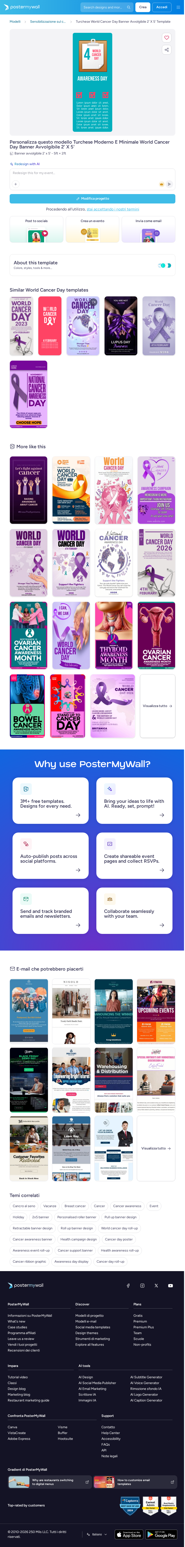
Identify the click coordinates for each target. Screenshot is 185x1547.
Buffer (62, 1433)
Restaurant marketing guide (28, 1400)
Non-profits (142, 1345)
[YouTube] (170, 1285)
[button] (167, 37)
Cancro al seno (24, 1206)
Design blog (17, 1389)
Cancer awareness (127, 1206)
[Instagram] (142, 1285)
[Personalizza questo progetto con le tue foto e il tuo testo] (92, 82)
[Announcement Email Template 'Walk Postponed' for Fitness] (29, 1011)
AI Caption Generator (146, 1400)
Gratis (138, 1316)
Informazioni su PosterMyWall (30, 1316)
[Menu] (178, 7)
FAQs (105, 1444)
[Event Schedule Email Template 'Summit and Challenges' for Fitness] (156, 1011)
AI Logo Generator (144, 1395)
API (103, 1450)
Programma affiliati (22, 1333)
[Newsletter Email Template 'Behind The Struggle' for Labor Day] (71, 1148)
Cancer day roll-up (110, 1262)
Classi (12, 1383)
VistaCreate (17, 1433)
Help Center (110, 1433)
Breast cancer (75, 1206)
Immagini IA (87, 1400)
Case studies (17, 1327)
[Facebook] (128, 1285)
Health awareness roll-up (120, 1250)
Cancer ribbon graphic (29, 1262)
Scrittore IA (87, 1395)
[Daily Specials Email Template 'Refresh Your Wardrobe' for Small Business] (71, 1011)
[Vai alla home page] (20, 7)
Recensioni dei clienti (24, 1350)
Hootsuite (65, 1439)
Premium (140, 1321)
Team (137, 1333)
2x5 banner (40, 1217)
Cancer (99, 1206)
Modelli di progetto (89, 1316)
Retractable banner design (33, 1228)
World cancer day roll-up (119, 1228)
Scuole (138, 1339)
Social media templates (92, 1327)
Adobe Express (19, 1439)
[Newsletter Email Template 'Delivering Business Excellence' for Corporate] (113, 1148)
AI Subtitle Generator (146, 1377)
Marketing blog (19, 1395)
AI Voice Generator (144, 1383)
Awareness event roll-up (31, 1250)
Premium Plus (143, 1327)
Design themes (86, 1333)
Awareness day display (71, 1262)
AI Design (86, 1377)
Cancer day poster (119, 1239)
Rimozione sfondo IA (145, 1389)
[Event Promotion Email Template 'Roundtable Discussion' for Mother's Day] (156, 1080)
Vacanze (49, 1206)
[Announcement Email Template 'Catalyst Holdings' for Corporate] (113, 1011)
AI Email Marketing (92, 1389)
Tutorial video (18, 1377)
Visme (62, 1427)
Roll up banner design (77, 1228)
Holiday (18, 1217)
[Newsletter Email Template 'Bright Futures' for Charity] (71, 1080)
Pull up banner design (121, 1217)
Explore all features (89, 1345)
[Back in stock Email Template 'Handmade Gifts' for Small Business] (29, 1148)
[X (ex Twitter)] (156, 1285)
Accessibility (110, 1439)
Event (154, 1206)
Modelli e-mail (85, 1321)
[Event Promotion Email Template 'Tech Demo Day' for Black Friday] (29, 1080)
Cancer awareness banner (32, 1239)
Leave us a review (21, 1339)
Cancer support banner (75, 1250)
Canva (12, 1427)
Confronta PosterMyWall (26, 1416)
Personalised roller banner (76, 1217)
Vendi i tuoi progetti (22, 1345)
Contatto (108, 1427)
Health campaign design (78, 1239)
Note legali (109, 1456)
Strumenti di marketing (92, 1339)
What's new (16, 1321)
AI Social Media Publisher (97, 1383)
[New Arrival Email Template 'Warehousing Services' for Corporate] (113, 1080)
